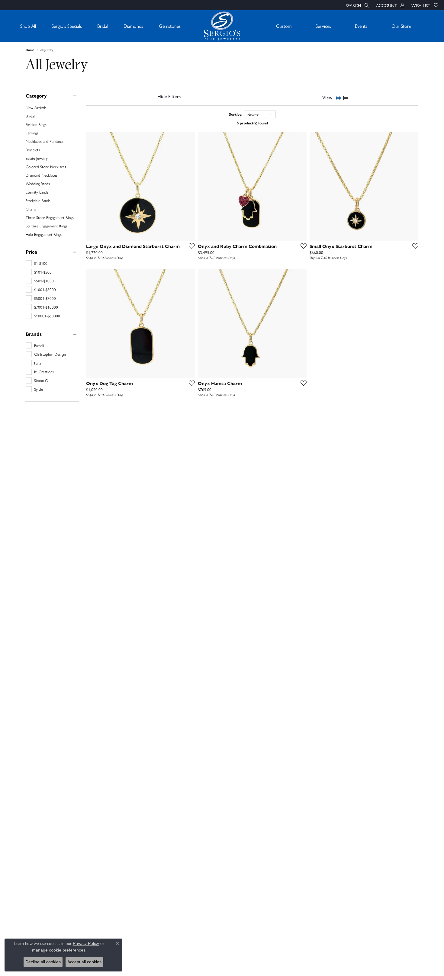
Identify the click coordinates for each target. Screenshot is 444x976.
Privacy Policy (86, 943)
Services (323, 25)
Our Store (401, 25)
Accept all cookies (84, 961)
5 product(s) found (252, 123)
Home (30, 50)
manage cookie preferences (58, 950)
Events (361, 25)
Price (31, 252)
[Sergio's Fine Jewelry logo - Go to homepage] (222, 26)
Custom (283, 25)
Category (36, 96)
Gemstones (170, 25)
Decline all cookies (43, 961)
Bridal (102, 25)
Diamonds (133, 25)
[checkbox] (36, 263)
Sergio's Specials (67, 25)
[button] (357, 5)
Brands (34, 334)
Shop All (28, 25)
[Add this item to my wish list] (190, 246)
